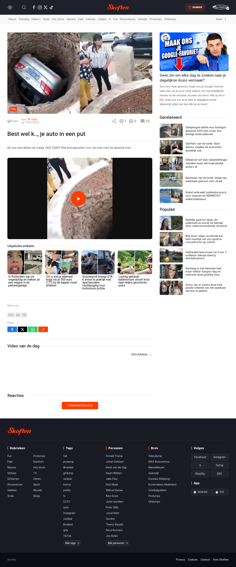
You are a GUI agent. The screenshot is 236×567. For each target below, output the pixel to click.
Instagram (69, 513)
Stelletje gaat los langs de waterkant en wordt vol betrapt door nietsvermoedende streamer (206, 223)
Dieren (37, 478)
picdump (68, 461)
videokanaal (140, 354)
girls (65, 530)
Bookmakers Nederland (162, 484)
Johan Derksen (115, 461)
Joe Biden (112, 536)
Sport (36, 484)
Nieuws (71, 19)
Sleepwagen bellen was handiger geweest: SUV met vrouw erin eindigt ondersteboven (205, 131)
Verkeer (142, 19)
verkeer (67, 478)
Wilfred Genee (114, 490)
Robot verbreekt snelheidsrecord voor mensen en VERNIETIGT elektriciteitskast (205, 196)
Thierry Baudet (114, 524)
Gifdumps (170, 19)
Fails (81, 19)
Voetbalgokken (157, 490)
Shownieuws (128, 19)
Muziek (37, 490)
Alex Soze (112, 496)
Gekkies (91, 19)
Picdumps (156, 19)
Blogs (36, 496)
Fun (115, 19)
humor (67, 484)
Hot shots (58, 19)
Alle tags (70, 543)
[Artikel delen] (114, 121)
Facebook (200, 457)
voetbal (67, 518)
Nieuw (12, 19)
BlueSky (200, 473)
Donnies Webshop (159, 478)
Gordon (110, 518)
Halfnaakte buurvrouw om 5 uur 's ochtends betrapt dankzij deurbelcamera (206, 255)
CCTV (66, 501)
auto (11, 314)
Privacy (180, 559)
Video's (36, 19)
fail (24, 314)
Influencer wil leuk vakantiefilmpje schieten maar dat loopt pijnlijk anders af (206, 163)
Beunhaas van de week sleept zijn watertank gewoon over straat (206, 179)
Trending (23, 19)
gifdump (68, 473)
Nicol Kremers (114, 530)
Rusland (68, 524)
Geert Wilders (114, 473)
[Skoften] (19, 431)
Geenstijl (153, 473)
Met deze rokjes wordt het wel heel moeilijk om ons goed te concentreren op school (204, 239)
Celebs (102, 19)
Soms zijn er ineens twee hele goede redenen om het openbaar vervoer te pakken (205, 288)
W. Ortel (32, 119)
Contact (205, 559)
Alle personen (116, 543)
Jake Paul (111, 478)
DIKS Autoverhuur (159, 461)
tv (110, 19)
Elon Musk (112, 484)
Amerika (68, 467)
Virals (46, 19)
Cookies (193, 559)
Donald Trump (114, 456)
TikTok (67, 536)
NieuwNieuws (156, 467)
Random (38, 461)
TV (35, 473)
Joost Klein (112, 513)
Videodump (155, 456)
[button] (24, 7)
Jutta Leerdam (114, 501)
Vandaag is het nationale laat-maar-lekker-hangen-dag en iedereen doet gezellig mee (203, 271)
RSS (219, 473)
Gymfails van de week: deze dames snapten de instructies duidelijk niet (203, 147)
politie (66, 490)
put (18, 314)
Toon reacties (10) (79, 405)
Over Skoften (221, 559)
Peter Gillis (112, 507)
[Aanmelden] (220, 7)
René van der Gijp (116, 467)
